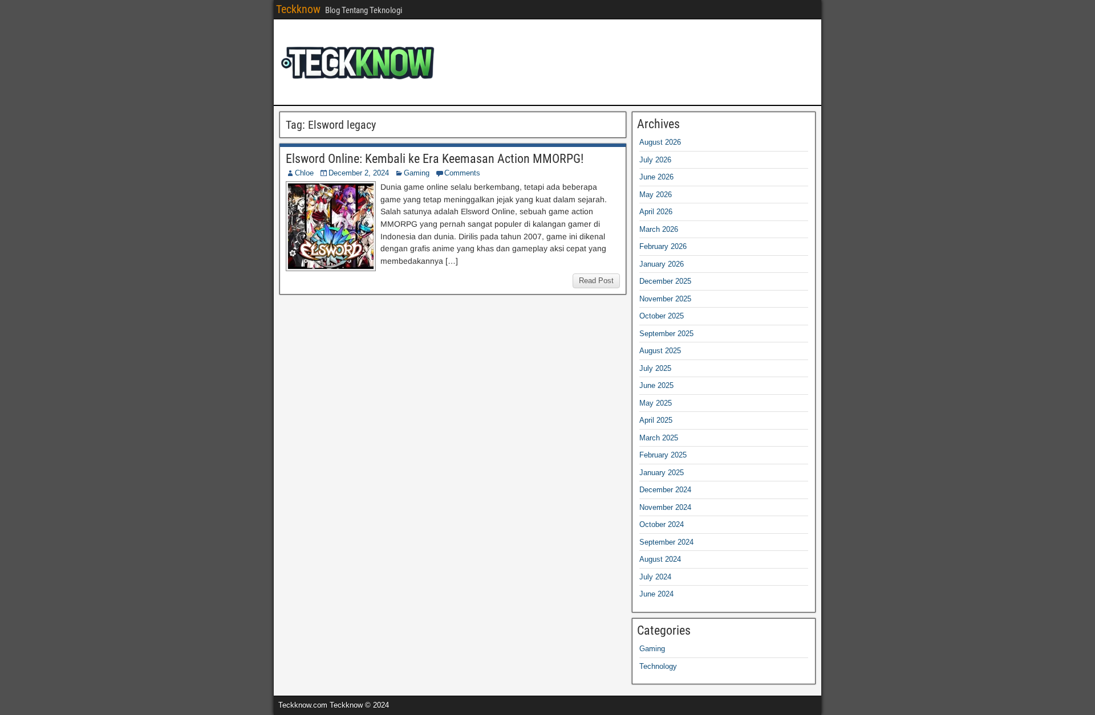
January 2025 (661, 472)
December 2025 (665, 281)
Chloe (304, 173)
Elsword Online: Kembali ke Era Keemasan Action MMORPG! (434, 159)
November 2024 (665, 507)
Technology (658, 666)
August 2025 (660, 350)
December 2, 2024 (358, 173)
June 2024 (656, 594)
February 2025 (663, 455)
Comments (462, 173)
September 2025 (666, 333)
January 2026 (661, 264)
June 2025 (656, 385)
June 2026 (656, 177)
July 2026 (655, 160)
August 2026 (660, 142)
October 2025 (661, 316)
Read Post (596, 280)
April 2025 (655, 420)
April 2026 (655, 211)
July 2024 (655, 577)
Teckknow (298, 9)
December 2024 (665, 489)
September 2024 (666, 542)
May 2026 (655, 194)
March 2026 (658, 229)
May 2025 (655, 403)
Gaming (416, 173)
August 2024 (660, 559)
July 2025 (655, 368)
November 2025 (665, 299)
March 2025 (658, 438)
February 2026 (663, 246)
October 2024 (661, 524)
